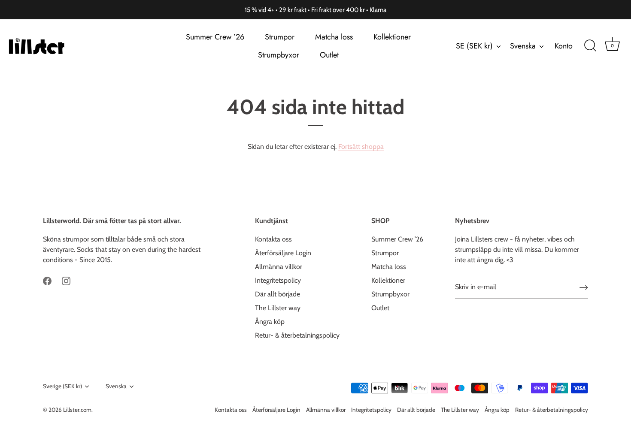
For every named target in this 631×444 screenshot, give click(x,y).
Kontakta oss (273, 239)
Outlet (329, 54)
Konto (564, 46)
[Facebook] (47, 280)
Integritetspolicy (278, 280)
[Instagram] (66, 280)
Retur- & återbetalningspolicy (297, 335)
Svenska (523, 46)
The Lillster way (277, 308)
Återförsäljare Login (283, 253)
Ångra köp (270, 321)
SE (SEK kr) (474, 46)
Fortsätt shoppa (361, 146)
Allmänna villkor (278, 267)
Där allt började (277, 294)
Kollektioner (392, 36)
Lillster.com (77, 409)
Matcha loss (334, 36)
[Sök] (590, 45)
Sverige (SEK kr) (62, 386)
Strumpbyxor (278, 54)
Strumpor (279, 36)
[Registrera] (583, 287)
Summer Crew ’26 (215, 36)
